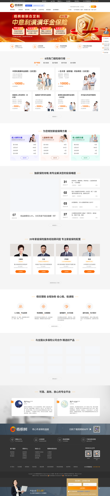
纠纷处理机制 (50, 466)
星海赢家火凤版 (87, 9)
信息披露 (68, 1)
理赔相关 (25, 454)
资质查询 (27, 466)
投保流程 (25, 452)
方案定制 (20, 9)
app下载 (53, 1)
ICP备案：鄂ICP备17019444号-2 (57, 473)
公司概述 (49, 452)
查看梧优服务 (54, 326)
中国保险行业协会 (39, 452)
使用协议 (76, 466)
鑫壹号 (81, 9)
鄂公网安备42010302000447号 (55, 475)
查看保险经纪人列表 (54, 282)
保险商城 (12, 452)
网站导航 (34, 466)
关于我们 (12, 466)
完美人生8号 (93, 9)
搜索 (93, 6)
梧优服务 (48, 9)
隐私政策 (42, 466)
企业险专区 (41, 9)
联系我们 (49, 456)
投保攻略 (37, 458)
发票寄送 (25, 456)
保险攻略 (27, 9)
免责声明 (68, 466)
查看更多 (54, 116)
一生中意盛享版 (76, 9)
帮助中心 (60, 1)
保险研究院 (37, 456)
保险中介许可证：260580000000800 (39, 475)
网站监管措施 (60, 466)
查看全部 (54, 378)
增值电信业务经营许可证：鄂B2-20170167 (73, 473)
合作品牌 (34, 9)
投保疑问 (25, 458)
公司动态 (49, 454)
